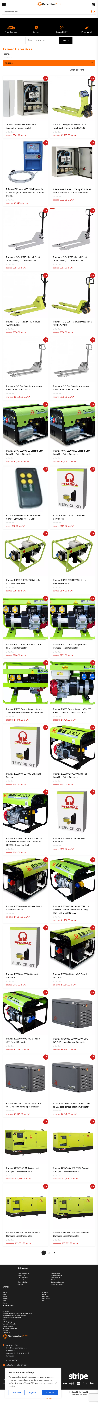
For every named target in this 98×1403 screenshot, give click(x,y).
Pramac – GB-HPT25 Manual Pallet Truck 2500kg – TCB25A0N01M (23, 259)
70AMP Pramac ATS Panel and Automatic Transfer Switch (21, 126)
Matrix (5, 1296)
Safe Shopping (7, 1322)
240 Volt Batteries (57, 1284)
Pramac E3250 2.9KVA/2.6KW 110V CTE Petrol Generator (23, 582)
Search (65, 40)
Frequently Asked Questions (12, 1317)
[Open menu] (4, 4)
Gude (4, 1294)
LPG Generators (56, 1273)
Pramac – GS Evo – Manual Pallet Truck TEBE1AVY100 (72, 323)
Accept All (50, 1392)
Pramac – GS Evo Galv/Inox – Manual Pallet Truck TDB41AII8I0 (24, 388)
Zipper (5, 1303)
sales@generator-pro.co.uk (17, 1365)
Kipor (44, 1294)
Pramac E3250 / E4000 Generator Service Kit (69, 517)
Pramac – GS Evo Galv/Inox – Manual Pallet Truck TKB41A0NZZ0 (71, 388)
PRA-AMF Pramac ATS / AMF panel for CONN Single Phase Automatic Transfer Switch (25, 192)
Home (5, 58)
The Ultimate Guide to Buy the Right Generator (18, 1313)
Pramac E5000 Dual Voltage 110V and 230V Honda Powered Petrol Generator (24, 711)
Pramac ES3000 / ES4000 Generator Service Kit (23, 775)
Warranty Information (9, 1324)
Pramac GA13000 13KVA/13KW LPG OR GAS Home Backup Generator (23, 1105)
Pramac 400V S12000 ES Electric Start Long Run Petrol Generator (71, 452)
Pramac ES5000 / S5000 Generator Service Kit (70, 840)
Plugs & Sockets (22, 1282)
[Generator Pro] (49, 5)
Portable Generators (23, 1280)
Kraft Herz (45, 1296)
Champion (45, 1301)
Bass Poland (46, 1298)
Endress (45, 1292)
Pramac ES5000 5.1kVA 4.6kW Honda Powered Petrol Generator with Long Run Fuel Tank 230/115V (71, 909)
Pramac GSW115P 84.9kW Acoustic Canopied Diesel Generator (23, 1170)
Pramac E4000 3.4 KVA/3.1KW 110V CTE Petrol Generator (23, 646)
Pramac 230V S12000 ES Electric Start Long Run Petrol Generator (24, 452)
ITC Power (6, 1301)
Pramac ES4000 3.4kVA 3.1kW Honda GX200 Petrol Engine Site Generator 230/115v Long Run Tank (24, 841)
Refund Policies (8, 1326)
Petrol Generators (57, 1275)
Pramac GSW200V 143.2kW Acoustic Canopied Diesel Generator (71, 1234)
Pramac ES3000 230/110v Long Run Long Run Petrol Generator (70, 775)
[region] (33, 1383)
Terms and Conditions (10, 1328)
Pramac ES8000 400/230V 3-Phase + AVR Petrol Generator (24, 1040)
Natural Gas (21, 1275)
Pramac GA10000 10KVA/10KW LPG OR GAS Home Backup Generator (70, 1040)
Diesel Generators (23, 1273)
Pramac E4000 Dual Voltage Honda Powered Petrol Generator (70, 646)
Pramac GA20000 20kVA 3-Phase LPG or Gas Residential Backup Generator (71, 1105)
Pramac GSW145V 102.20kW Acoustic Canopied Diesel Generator (71, 1170)
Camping (20, 1284)
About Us (6, 1311)
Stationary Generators (58, 1282)
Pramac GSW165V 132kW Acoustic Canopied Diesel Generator (23, 1234)
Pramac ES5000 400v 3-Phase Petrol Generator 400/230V (24, 908)
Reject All (33, 1392)
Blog (4, 1319)
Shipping (5, 1330)
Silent (53, 1280)
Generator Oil (55, 1277)
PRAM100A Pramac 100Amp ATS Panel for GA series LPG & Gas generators (72, 191)
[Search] (93, 11)
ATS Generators (22, 1277)
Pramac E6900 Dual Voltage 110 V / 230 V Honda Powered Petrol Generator (72, 711)
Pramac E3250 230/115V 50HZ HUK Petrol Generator (70, 582)
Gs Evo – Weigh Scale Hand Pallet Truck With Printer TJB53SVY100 (69, 126)
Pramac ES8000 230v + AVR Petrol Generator (70, 976)
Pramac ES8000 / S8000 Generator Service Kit (23, 976)
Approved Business (79, 1395)
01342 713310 (12, 1360)
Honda (5, 1292)
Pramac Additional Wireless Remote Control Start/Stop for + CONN (23, 517)
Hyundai (5, 1298)
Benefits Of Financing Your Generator (15, 1315)
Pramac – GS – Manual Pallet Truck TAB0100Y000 (23, 323)
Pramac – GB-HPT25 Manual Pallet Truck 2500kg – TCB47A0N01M (70, 259)
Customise (16, 1392)
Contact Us (6, 1332)
